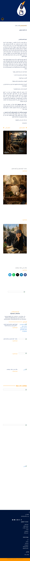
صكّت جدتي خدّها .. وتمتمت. (21, 268)
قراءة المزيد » (24, 171)
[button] (19, 19)
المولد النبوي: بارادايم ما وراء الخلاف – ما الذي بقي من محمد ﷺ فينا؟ (10, 325)
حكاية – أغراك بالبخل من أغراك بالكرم (19, 169)
